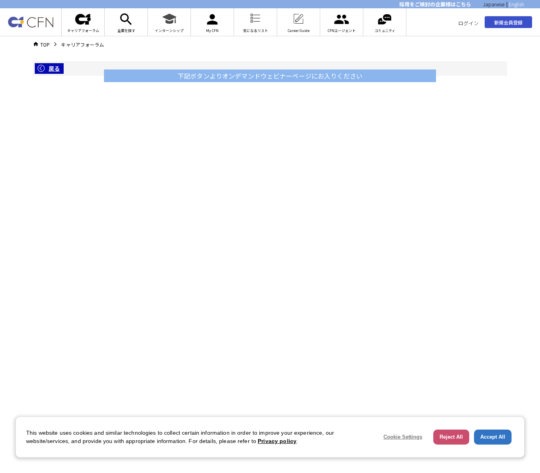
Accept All (492, 437)
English (516, 4)
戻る (54, 68)
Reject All (451, 437)
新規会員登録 (508, 22)
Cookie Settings (402, 437)
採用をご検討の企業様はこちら (435, 4)
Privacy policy (277, 441)
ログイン (468, 23)
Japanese (493, 4)
